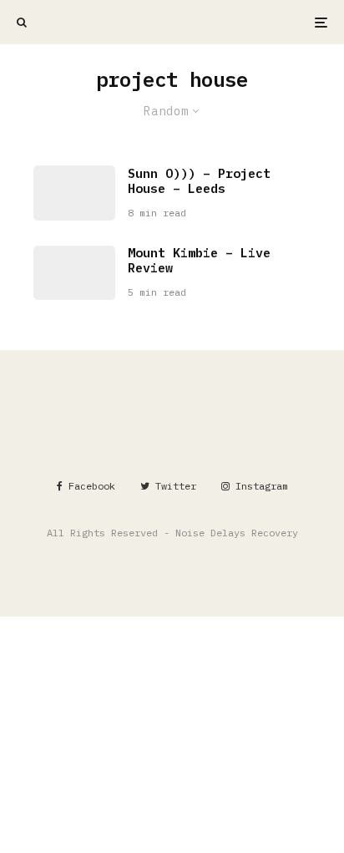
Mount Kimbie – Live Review (199, 261)
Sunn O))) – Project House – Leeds (199, 181)
